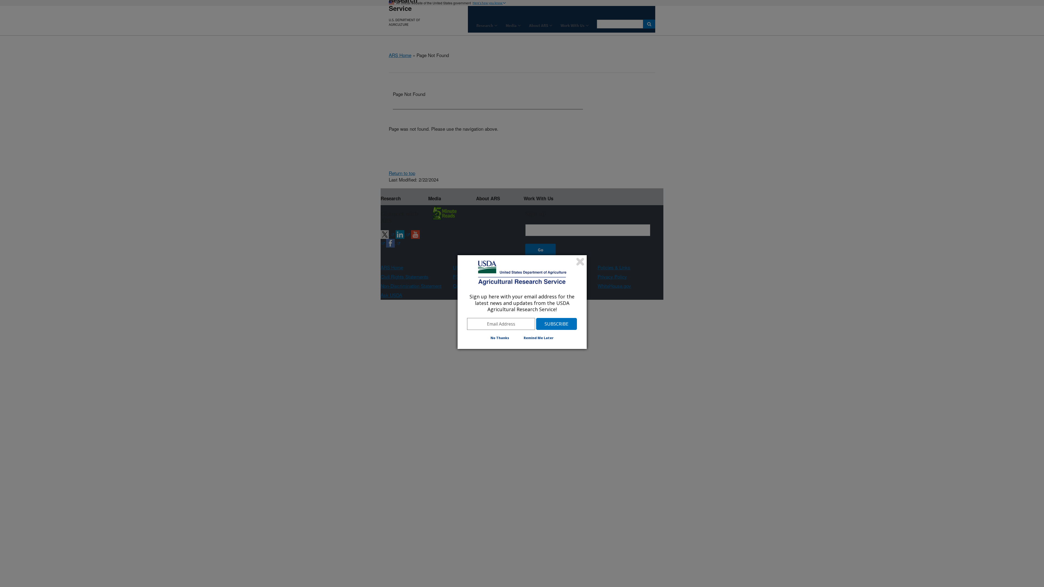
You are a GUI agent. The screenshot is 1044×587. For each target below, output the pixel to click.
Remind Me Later (539, 338)
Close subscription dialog (580, 262)
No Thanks (499, 338)
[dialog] (522, 302)
